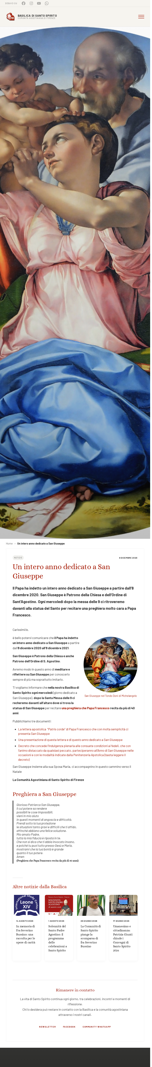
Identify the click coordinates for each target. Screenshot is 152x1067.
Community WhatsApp (97, 1026)
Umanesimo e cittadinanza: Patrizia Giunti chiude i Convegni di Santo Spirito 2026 (123, 938)
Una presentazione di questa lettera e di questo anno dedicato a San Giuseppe (70, 739)
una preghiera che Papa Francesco (86, 708)
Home (9, 543)
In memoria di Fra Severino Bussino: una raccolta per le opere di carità (25, 934)
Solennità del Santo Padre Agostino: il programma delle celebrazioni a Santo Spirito (57, 938)
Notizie (18, 557)
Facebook (69, 1026)
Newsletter (47, 1026)
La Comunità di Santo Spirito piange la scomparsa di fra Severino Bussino (91, 936)
